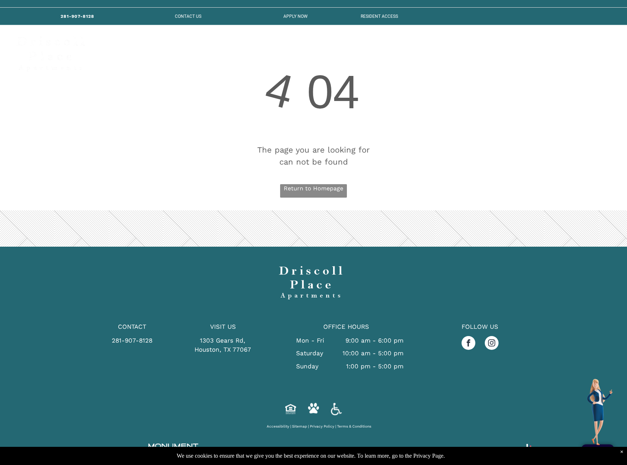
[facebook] (468, 344)
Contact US (188, 16)
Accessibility (278, 426)
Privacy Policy (322, 426)
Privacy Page (428, 456)
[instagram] (492, 344)
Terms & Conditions (354, 426)
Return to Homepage (313, 188)
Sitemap (299, 426)
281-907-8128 (132, 340)
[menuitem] (139, 50)
